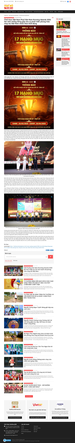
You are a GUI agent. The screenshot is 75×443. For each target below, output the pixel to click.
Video (55, 11)
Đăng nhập (64, 1)
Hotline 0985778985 (10, 1)
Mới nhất (15, 260)
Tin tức (5, 11)
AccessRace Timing (60, 409)
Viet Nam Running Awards (38, 11)
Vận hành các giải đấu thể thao (37, 410)
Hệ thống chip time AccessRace (59, 417)
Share (52, 250)
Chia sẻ (6, 250)
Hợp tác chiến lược (28, 11)
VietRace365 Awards (15, 409)
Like (48, 250)
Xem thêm (28, 396)
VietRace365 (60, 11)
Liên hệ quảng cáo (20, 1)
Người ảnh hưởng (20, 11)
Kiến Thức (46, 11)
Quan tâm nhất (8, 260)
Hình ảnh (51, 11)
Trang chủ (6, 15)
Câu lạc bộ (14, 11)
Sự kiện (9, 11)
